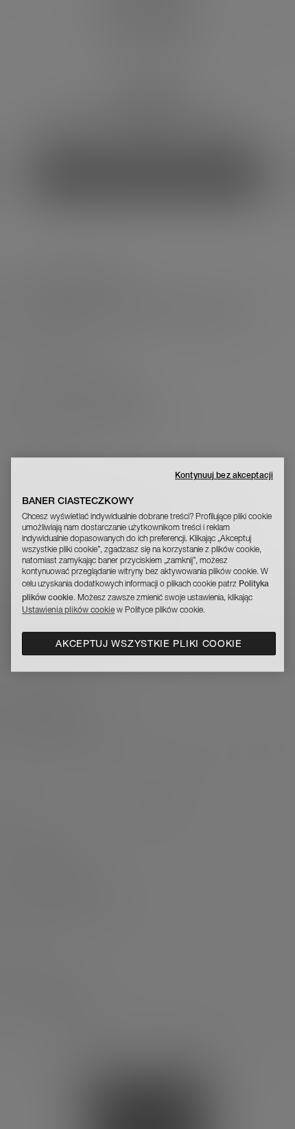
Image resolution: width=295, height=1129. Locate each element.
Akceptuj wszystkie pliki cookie (149, 643)
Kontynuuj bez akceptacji (224, 475)
